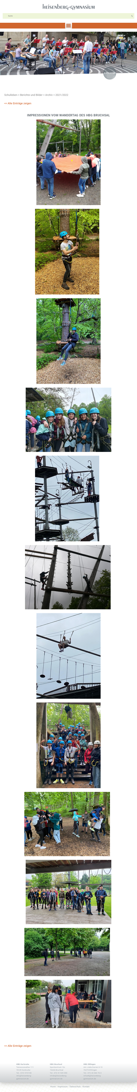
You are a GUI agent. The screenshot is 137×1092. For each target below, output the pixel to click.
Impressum (63, 1086)
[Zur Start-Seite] (68, 6)
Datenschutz (75, 1086)
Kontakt (86, 1086)
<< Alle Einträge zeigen (17, 103)
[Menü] (68, 26)
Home (53, 1086)
